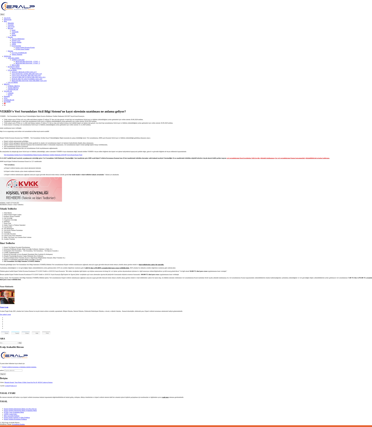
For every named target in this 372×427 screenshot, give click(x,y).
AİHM (14, 44)
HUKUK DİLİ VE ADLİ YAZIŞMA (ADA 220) (27, 79)
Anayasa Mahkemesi (18, 39)
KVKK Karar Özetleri (22, 49)
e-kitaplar (10, 93)
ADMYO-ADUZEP (18, 60)
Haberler (10, 51)
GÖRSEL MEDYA (14, 86)
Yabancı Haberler (17, 54)
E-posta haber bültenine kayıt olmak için (12, 363)
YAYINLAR (8, 91)
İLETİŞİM (7, 101)
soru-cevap (11, 26)
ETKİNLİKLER (13, 89)
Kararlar (10, 37)
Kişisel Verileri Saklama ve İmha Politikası (17, 417)
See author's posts (5, 314)
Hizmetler (7, 96)
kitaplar (10, 94)
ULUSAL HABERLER (19, 53)
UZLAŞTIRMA (13, 82)
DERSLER (7, 56)
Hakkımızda (7, 19)
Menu (2, 14)
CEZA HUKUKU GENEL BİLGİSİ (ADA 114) (27, 74)
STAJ (5, 98)
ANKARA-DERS (13, 58)
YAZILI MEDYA (13, 88)
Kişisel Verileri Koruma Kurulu (25, 47)
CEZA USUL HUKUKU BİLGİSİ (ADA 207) (26, 75)
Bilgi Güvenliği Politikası (11, 416)
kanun (13, 30)
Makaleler (11, 23)
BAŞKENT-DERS (14, 67)
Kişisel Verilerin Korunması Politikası (15, 419)
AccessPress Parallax (18, 424)
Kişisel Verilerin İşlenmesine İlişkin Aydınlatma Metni (20, 410)
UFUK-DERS (12, 70)
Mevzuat (10, 28)
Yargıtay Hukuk (16, 42)
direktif (14, 35)
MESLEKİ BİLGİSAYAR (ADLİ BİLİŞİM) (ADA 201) (29, 81)
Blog (5, 21)
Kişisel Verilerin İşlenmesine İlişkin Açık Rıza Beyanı (20, 409)
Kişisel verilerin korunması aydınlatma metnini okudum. (19, 367)
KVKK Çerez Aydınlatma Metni (14, 412)
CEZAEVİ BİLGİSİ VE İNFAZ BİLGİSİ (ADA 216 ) (29, 77)
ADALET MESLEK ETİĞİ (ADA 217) (24, 72)
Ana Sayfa (7, 18)
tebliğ (13, 33)
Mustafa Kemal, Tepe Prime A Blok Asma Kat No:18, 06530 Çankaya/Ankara (28, 382)
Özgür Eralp (4, 307)
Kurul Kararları (16, 46)
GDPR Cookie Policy (10, 414)
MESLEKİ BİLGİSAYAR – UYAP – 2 (28, 63)
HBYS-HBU (16, 65)
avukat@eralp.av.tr (11, 386)
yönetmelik (15, 32)
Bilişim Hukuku (16, 68)
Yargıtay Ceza (16, 40)
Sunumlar (11, 25)
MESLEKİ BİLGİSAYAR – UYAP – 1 (28, 61)
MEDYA (6, 84)
